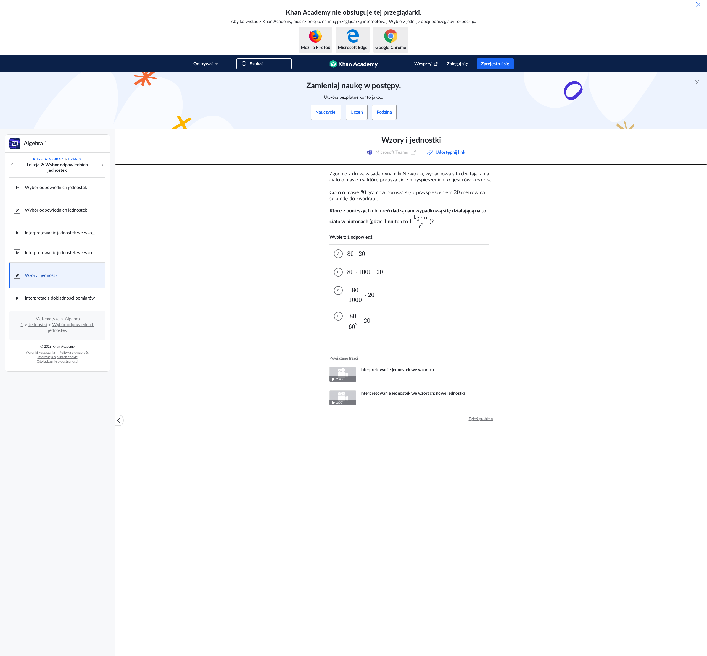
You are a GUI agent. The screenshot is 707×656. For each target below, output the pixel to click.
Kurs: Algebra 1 (48, 159)
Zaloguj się (457, 64)
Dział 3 (74, 159)
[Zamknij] (698, 4)
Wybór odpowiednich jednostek (56, 187)
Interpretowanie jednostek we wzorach (61, 233)
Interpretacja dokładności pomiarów (60, 298)
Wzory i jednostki (42, 275)
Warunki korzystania (40, 352)
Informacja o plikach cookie (58, 357)
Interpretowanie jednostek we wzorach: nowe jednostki (61, 253)
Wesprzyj (423, 64)
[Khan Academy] (353, 64)
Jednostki (37, 324)
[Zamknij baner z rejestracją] (697, 82)
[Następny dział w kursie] (102, 165)
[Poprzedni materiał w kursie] (12, 165)
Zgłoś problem (481, 419)
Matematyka (47, 319)
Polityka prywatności (74, 352)
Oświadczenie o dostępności (57, 361)
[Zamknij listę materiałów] (119, 420)
